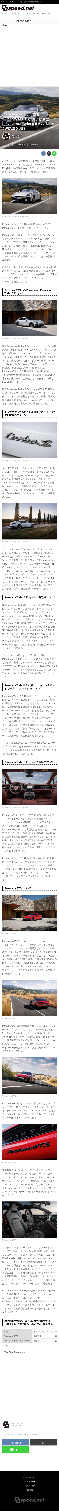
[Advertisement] (29, 55)
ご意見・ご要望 (29, 1486)
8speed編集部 (17, 135)
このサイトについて (29, 1477)
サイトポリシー (29, 1482)
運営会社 (29, 1490)
